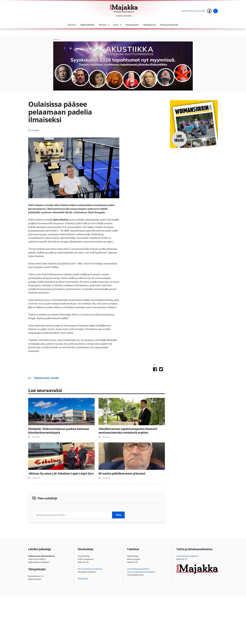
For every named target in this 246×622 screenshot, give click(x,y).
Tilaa (118, 514)
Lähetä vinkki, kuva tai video (194, 11)
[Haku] (215, 11)
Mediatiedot (83, 578)
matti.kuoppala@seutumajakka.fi (141, 572)
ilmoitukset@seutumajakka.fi (90, 569)
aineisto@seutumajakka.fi (187, 556)
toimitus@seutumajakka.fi (138, 569)
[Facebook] (209, 11)
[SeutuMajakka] (124, 9)
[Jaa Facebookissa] (155, 369)
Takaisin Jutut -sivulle (46, 377)
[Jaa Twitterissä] (161, 369)
